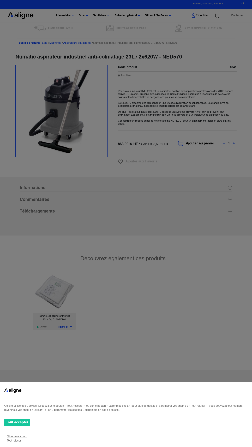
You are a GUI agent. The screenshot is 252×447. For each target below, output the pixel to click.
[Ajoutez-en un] (234, 143)
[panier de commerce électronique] (217, 15)
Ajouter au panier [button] (200, 143)
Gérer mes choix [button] (17, 436)
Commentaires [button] (34, 200)
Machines (55, 43)
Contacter (237, 15)
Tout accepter (17, 422)
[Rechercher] (241, 4)
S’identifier (201, 15)
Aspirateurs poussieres (77, 43)
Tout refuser (14, 440)
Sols (44, 43)
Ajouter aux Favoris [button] (141, 161)
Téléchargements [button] (37, 211)
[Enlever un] (224, 143)
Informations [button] (32, 188)
